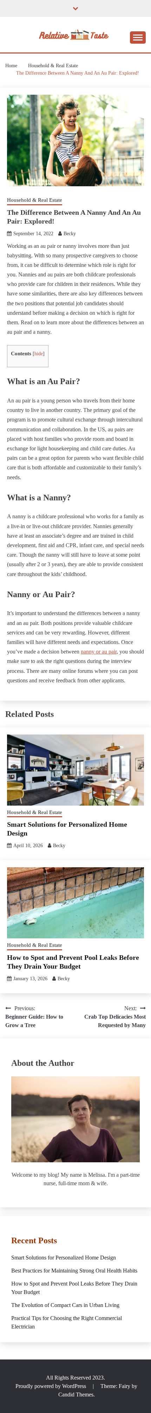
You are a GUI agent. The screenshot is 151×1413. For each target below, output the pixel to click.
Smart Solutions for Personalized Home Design (63, 1258)
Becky (70, 233)
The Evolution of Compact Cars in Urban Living (65, 1305)
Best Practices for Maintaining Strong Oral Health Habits (74, 1271)
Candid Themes (75, 1395)
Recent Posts (34, 1240)
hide (38, 353)
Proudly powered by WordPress (51, 1386)
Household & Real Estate (34, 200)
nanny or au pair (99, 652)
